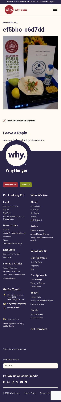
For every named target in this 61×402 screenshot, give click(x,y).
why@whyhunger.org (16, 303)
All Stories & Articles (11, 271)
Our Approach (38, 275)
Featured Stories (10, 268)
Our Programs (38, 258)
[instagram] (9, 382)
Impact (34, 292)
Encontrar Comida (10, 206)
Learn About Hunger (11, 254)
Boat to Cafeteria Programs (21, 120)
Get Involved (39, 329)
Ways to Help (10, 225)
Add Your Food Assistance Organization (13, 217)
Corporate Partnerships (13, 243)
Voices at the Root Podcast (14, 274)
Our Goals (34, 213)
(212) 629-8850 (13, 307)
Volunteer (7, 236)
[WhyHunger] (16, 12)
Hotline (6, 209)
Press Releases (9, 278)
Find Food (10, 184)
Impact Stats (35, 297)
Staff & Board (36, 220)
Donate (6, 229)
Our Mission (35, 206)
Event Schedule (36, 317)
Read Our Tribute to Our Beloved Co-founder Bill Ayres (30, 2)
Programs (34, 265)
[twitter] (18, 382)
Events (34, 310)
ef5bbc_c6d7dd (24, 29)
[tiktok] (14, 382)
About (33, 202)
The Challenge (36, 279)
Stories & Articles (12, 263)
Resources (9, 249)
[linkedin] (26, 382)
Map (32, 269)
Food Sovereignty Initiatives (41, 300)
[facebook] (5, 382)
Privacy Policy (30, 393)
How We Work (36, 262)
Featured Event (36, 314)
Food (6, 202)
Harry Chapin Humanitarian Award (41, 238)
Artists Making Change (39, 234)
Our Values (35, 209)
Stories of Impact (37, 230)
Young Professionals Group (14, 233)
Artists (5, 240)
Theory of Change (37, 283)
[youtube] (22, 382)
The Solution (35, 286)
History (33, 216)
